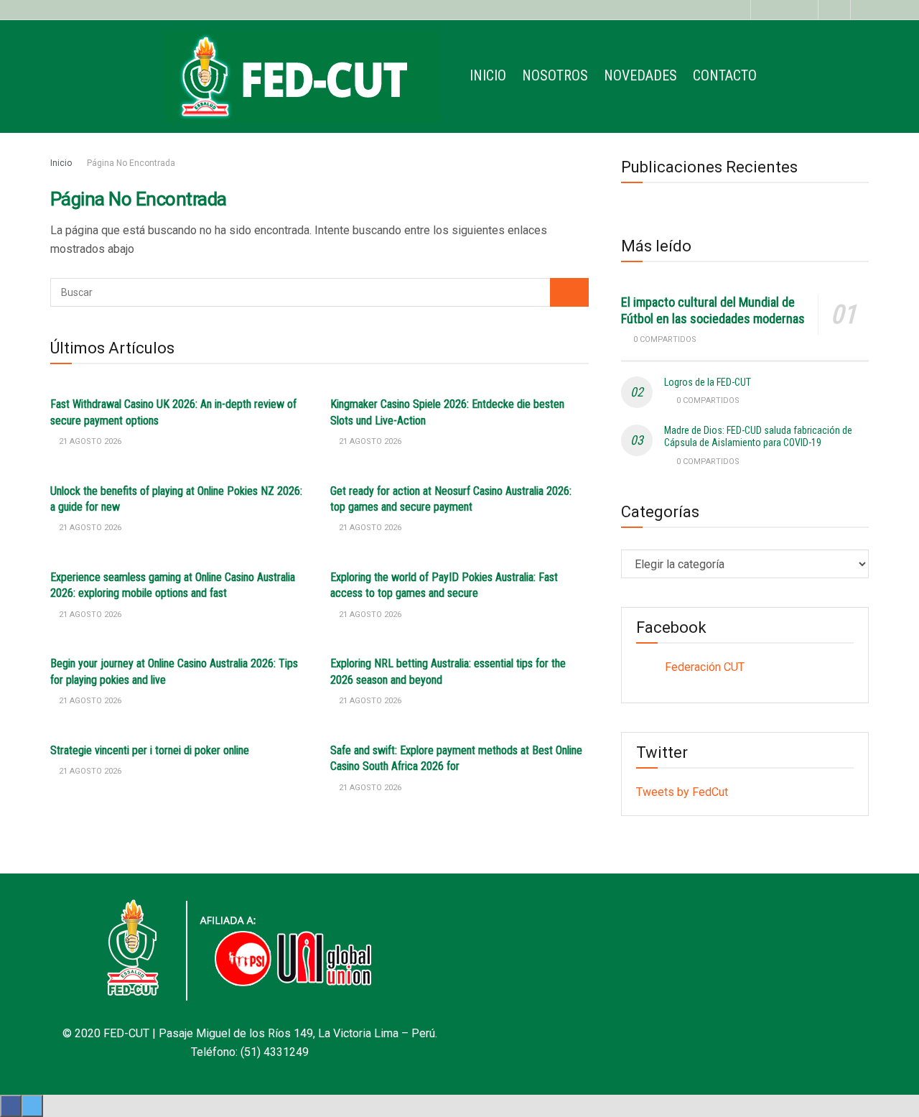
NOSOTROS (555, 75)
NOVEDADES (640, 75)
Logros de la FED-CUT (707, 382)
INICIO (488, 75)
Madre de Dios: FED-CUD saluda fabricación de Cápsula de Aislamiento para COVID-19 (758, 436)
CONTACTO (725, 75)
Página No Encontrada (131, 163)
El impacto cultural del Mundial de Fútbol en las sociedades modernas (713, 310)
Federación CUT (705, 667)
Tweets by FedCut (682, 792)
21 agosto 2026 (89, 441)
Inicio (61, 163)
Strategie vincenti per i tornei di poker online (149, 750)
